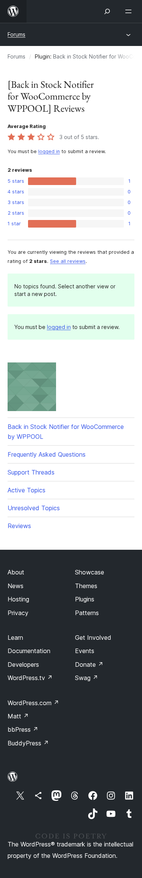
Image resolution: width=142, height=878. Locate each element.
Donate (89, 664)
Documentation (29, 651)
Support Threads (31, 472)
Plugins (84, 599)
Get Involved (93, 637)
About (16, 572)
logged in (49, 151)
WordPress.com (33, 703)
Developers (23, 664)
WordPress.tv (30, 678)
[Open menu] (130, 11)
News (15, 586)
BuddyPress (28, 743)
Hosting (18, 599)
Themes (86, 586)
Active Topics (26, 490)
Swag (86, 678)
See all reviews (68, 261)
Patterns (87, 613)
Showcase (89, 572)
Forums (16, 34)
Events (84, 651)
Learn (15, 637)
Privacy (18, 613)
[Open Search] (107, 11)
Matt (18, 716)
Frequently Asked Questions (47, 454)
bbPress (23, 729)
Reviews (19, 526)
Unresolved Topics (34, 508)
